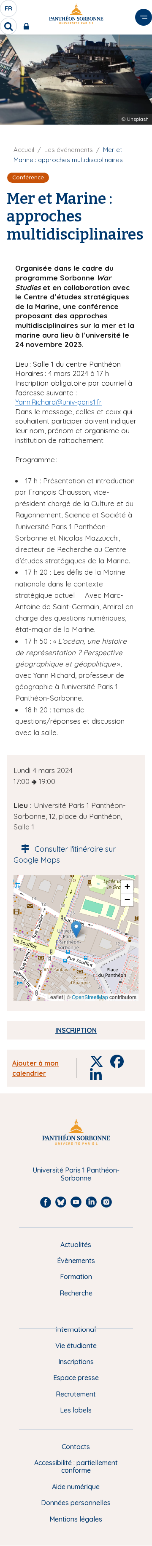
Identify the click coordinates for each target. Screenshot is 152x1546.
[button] (76, 929)
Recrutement (76, 1394)
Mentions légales (75, 1519)
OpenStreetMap (90, 996)
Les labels (76, 1410)
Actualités (75, 1244)
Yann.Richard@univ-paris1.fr (58, 402)
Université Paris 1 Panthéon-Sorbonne (76, 1174)
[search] (8, 26)
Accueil (24, 150)
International (76, 1329)
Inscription (76, 1030)
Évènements (76, 1260)
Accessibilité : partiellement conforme (76, 1466)
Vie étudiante (76, 1345)
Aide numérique (76, 1486)
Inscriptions (76, 1361)
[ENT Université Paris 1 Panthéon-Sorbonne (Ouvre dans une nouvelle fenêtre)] (28, 26)
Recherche (76, 1293)
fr (9, 10)
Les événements (68, 150)
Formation (76, 1276)
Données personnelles (76, 1502)
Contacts (76, 1446)
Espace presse (76, 1377)
